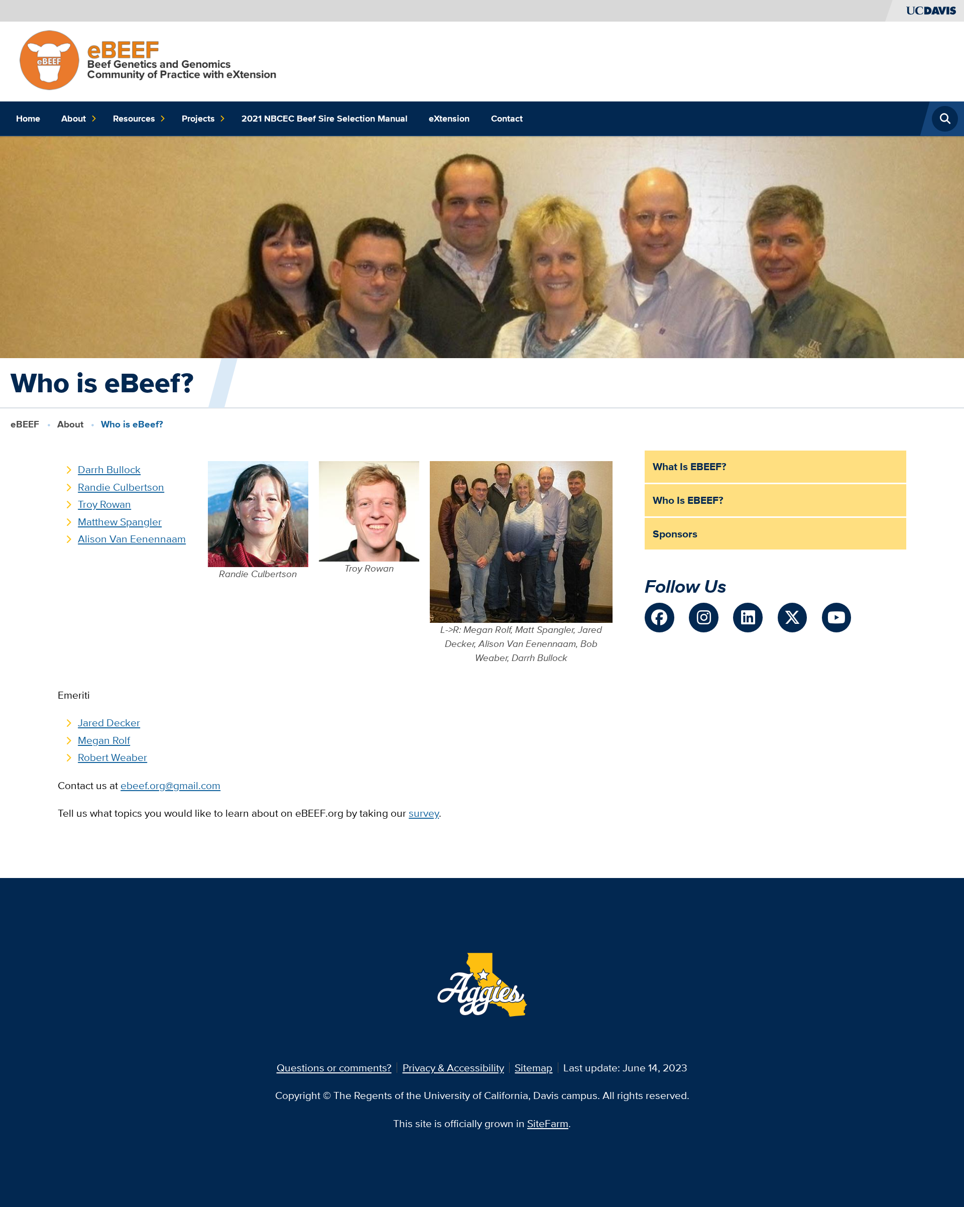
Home (28, 118)
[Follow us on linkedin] (747, 617)
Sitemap (533, 1067)
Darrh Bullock (109, 469)
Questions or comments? (334, 1067)
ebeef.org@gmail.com (170, 785)
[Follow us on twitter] (792, 617)
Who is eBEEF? (688, 500)
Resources (134, 118)
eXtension (449, 118)
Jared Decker (109, 722)
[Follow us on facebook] (659, 617)
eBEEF (25, 424)
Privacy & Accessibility (453, 1067)
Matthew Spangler (120, 521)
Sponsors (675, 533)
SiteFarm (547, 1123)
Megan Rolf (104, 740)
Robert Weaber (112, 757)
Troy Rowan (104, 504)
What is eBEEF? (690, 466)
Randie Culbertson (121, 487)
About (73, 118)
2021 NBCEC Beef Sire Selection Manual (325, 118)
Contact (507, 118)
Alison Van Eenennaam (132, 538)
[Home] (149, 60)
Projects (198, 118)
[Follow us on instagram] (703, 617)
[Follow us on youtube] (836, 617)
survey (424, 813)
